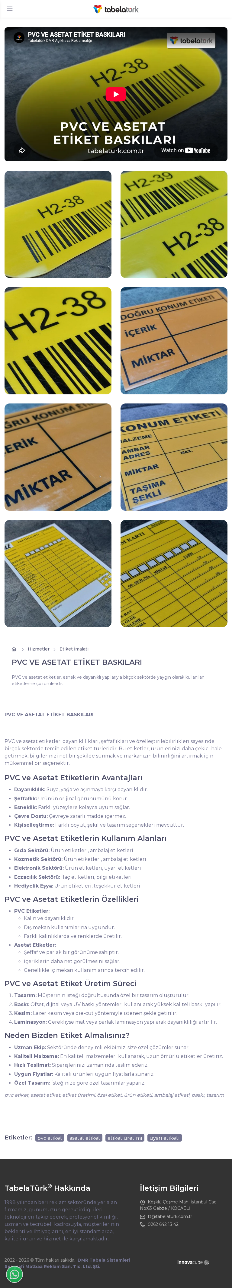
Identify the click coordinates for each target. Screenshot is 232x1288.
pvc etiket (49, 1138)
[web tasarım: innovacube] (193, 1262)
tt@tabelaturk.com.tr (170, 1216)
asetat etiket (84, 1138)
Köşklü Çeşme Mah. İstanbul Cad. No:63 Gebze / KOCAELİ (179, 1205)
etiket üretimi (125, 1138)
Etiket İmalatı (74, 649)
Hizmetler (39, 649)
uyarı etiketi (165, 1138)
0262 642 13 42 (163, 1224)
